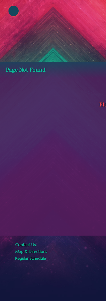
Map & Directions (30, 251)
